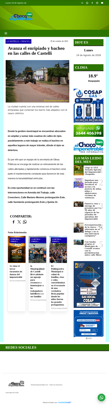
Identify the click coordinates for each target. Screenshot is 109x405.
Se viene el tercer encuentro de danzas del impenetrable (16, 271)
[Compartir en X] (19, 222)
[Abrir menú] (5, 33)
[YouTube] (102, 2)
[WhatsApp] (87, 2)
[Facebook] (92, 2)
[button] (82, 2)
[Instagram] (97, 2)
